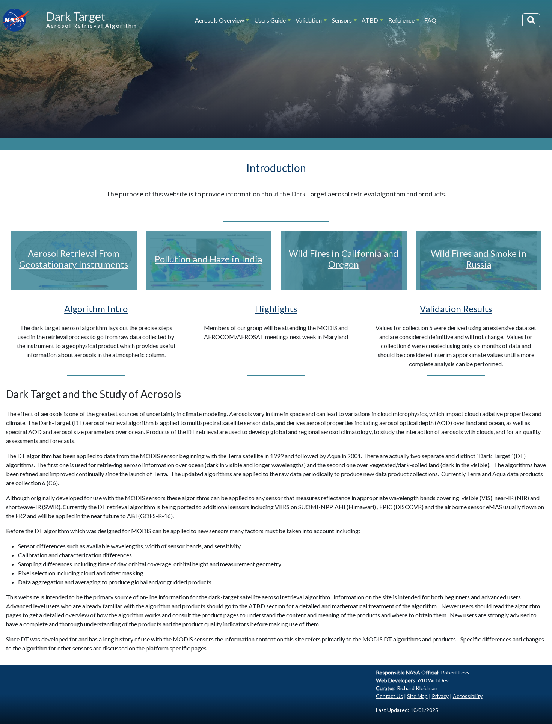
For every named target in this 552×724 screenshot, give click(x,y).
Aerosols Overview (219, 20)
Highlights (276, 308)
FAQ (430, 20)
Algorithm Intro (96, 308)
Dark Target (75, 16)
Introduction (276, 167)
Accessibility (468, 696)
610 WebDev (433, 680)
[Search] (531, 20)
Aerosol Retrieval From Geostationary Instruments (73, 259)
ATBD (370, 20)
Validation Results (456, 308)
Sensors (342, 20)
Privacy (440, 696)
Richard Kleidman (417, 688)
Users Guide (270, 20)
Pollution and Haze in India (208, 258)
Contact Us (389, 696)
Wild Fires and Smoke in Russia (478, 259)
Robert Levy (455, 672)
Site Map (417, 696)
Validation (309, 20)
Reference (401, 20)
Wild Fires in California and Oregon (343, 259)
